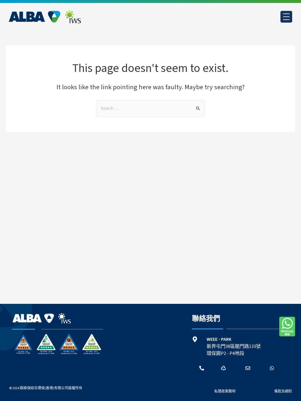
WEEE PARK (219, 339)
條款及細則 (283, 391)
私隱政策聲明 (224, 391)
